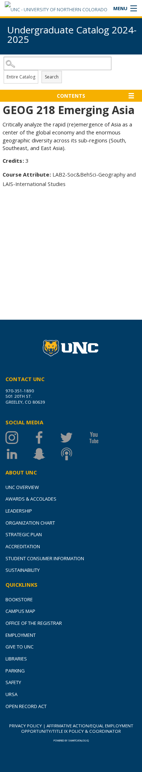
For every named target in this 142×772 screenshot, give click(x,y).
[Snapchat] (46, 454)
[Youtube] (101, 437)
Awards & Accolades (30, 499)
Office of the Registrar (33, 623)
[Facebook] (46, 437)
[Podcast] (73, 454)
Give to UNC (19, 646)
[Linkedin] (19, 454)
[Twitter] (73, 437)
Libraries (16, 658)
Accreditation (22, 546)
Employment (20, 635)
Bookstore (19, 599)
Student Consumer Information (44, 558)
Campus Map (20, 611)
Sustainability (22, 570)
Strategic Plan (23, 534)
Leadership (18, 511)
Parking (15, 670)
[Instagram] (19, 437)
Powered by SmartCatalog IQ (71, 740)
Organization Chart (30, 523)
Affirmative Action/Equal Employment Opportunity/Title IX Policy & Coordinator (77, 728)
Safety (13, 682)
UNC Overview (22, 487)
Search (52, 77)
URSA (11, 694)
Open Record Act (26, 706)
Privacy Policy (25, 725)
